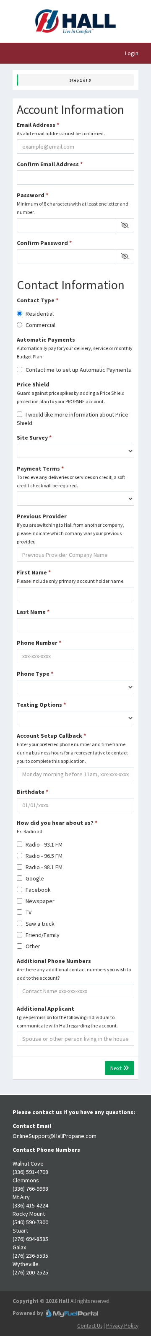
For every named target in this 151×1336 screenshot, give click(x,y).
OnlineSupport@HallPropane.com (54, 1136)
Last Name (33, 611)
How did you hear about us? (57, 826)
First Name (71, 576)
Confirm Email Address (50, 164)
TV (27, 912)
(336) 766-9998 (30, 1188)
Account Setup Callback (72, 748)
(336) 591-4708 (30, 1172)
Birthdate (32, 791)
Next (116, 1068)
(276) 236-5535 (30, 1255)
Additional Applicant (67, 1017)
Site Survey (34, 437)
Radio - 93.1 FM (43, 844)
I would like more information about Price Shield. (72, 419)
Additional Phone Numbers (74, 969)
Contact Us (89, 1325)
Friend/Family (42, 935)
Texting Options (41, 704)
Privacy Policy (122, 1325)
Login (131, 53)
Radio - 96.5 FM (43, 856)
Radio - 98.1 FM (43, 867)
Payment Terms (71, 477)
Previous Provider (70, 528)
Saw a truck (39, 923)
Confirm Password (44, 243)
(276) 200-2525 (30, 1272)
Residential (39, 313)
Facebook (37, 889)
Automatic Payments (75, 348)
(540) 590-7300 (30, 1222)
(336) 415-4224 (30, 1205)
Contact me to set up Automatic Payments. (78, 369)
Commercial (39, 325)
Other (32, 946)
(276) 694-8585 (30, 1239)
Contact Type (37, 300)
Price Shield (71, 392)
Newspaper (39, 901)
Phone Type (35, 673)
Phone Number (39, 642)
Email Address (61, 128)
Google (34, 878)
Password (72, 203)
